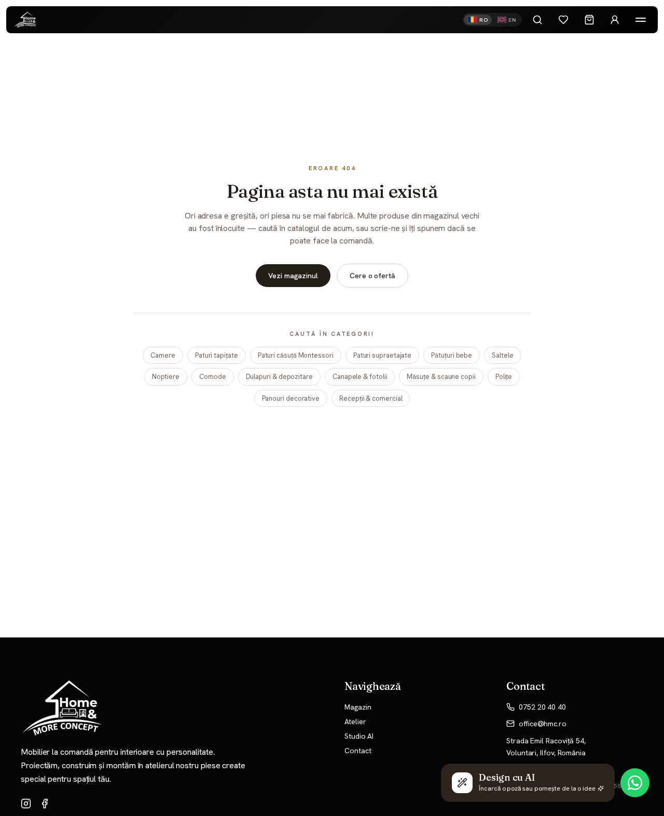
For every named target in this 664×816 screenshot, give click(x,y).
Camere (162, 355)
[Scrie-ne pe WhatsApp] (634, 782)
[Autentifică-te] (614, 19)
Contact (357, 750)
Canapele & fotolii (360, 376)
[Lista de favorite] (563, 19)
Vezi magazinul (293, 275)
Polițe (504, 376)
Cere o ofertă (372, 275)
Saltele (502, 355)
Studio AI (359, 736)
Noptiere (165, 376)
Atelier (355, 721)
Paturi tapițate (216, 355)
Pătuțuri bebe (451, 355)
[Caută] (537, 19)
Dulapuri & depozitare (279, 376)
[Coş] (589, 19)
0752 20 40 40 (542, 707)
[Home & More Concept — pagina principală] (25, 20)
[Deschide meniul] (640, 19)
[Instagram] (26, 803)
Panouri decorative (291, 398)
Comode (212, 376)
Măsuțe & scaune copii (441, 376)
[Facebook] (44, 803)
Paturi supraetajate (382, 355)
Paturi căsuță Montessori (296, 355)
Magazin (357, 707)
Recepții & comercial (370, 398)
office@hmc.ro (542, 723)
